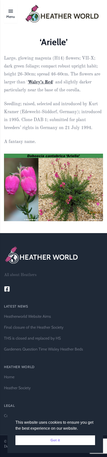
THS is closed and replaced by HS (32, 338)
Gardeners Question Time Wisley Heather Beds (43, 349)
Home (9, 377)
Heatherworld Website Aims (27, 316)
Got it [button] (55, 440)
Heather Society (17, 388)
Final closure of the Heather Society (33, 327)
